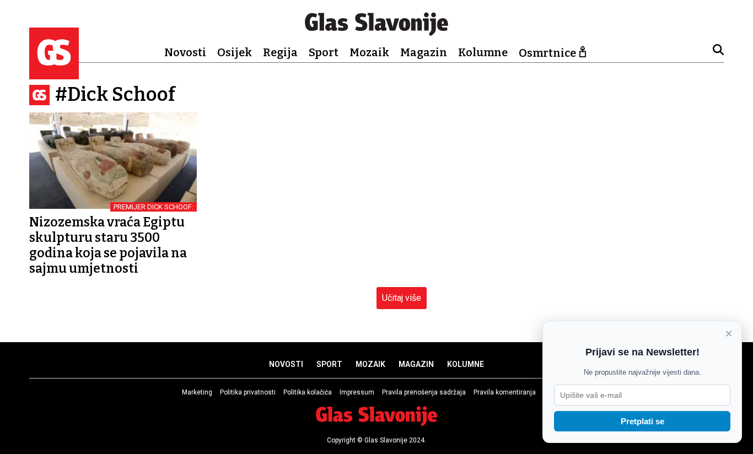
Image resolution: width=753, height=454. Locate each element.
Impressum (357, 392)
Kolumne (483, 52)
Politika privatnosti (248, 392)
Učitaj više (401, 298)
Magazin (423, 52)
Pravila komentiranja (505, 392)
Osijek (234, 52)
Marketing (197, 392)
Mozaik (369, 52)
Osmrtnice (547, 53)
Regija (280, 52)
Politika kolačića (307, 392)
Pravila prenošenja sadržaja (424, 392)
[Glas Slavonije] (54, 74)
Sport (323, 52)
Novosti (185, 52)
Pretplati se (642, 421)
